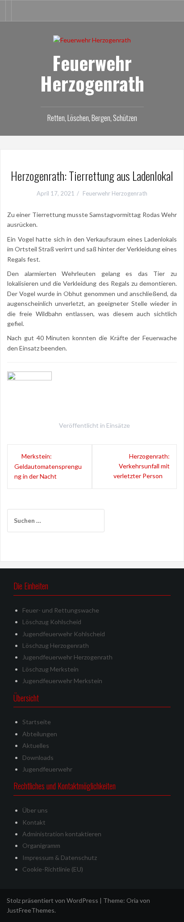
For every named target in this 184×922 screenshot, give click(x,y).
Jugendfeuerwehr (47, 769)
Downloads (38, 757)
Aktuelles (35, 745)
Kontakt (34, 822)
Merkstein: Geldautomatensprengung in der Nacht (48, 466)
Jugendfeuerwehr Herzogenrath (67, 657)
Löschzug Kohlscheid (51, 622)
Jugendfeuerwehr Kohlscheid (63, 634)
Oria (132, 900)
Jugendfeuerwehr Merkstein (62, 680)
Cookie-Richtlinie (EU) (52, 869)
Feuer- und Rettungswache (60, 610)
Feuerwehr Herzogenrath (92, 73)
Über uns (35, 810)
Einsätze (118, 425)
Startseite (36, 722)
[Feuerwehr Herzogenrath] (92, 39)
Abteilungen (39, 734)
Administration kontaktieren (61, 834)
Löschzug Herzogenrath (55, 645)
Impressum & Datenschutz (59, 857)
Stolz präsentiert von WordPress (52, 900)
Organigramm (41, 845)
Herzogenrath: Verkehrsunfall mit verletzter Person (141, 466)
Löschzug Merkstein (50, 669)
